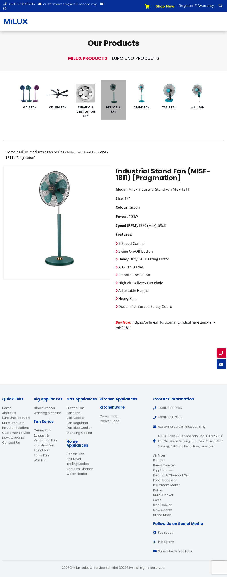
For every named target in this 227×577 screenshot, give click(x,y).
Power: (122, 216)
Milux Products (87, 58)
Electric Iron (75, 454)
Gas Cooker (75, 418)
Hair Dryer (74, 459)
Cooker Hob (108, 416)
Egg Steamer (163, 470)
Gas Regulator (77, 423)
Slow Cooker (162, 510)
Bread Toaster (164, 465)
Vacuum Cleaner (80, 469)
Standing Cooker (79, 433)
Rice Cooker (162, 505)
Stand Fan (141, 107)
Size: (120, 198)
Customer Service (16, 433)
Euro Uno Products (135, 58)
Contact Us (11, 442)
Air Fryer (159, 455)
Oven (157, 500)
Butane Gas (75, 408)
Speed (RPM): (127, 225)
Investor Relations (15, 427)
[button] (220, 5)
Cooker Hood (109, 421)
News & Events (13, 437)
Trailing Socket (78, 464)
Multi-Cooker (163, 495)
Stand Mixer (162, 515)
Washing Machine (47, 413)
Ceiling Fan (58, 107)
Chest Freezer (44, 408)
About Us (9, 413)
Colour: (122, 207)
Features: (124, 234)
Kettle (157, 490)
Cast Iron (73, 413)
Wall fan (197, 107)
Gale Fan (30, 107)
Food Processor (165, 480)
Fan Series (55, 152)
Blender (159, 460)
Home (11, 152)
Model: (122, 189)
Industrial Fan (113, 109)
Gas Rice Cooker (79, 427)
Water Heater (77, 474)
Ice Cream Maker (166, 485)
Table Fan (169, 107)
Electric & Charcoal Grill (171, 475)
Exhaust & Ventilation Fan (85, 111)
